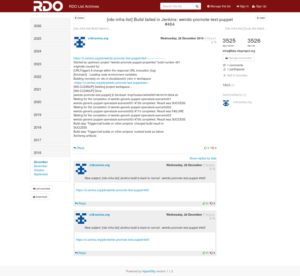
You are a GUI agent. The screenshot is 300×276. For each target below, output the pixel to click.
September (41, 174)
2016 (37, 152)
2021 (37, 89)
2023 (37, 63)
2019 (37, 114)
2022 (37, 76)
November (40, 166)
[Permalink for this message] (215, 42)
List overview (42, 188)
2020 (37, 101)
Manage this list (220, 6)
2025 (37, 38)
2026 (37, 25)
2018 (37, 127)
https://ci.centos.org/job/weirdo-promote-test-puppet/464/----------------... (119, 58)
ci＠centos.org (98, 38)
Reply (80, 148)
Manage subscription (240, 58)
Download (41, 196)
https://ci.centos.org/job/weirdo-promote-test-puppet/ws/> (112, 83)
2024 (37, 51)
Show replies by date (203, 158)
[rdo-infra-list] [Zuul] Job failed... (245, 28)
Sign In (244, 6)
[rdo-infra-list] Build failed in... (92, 28)
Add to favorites (237, 75)
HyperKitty (149, 271)
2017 (37, 139)
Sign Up (260, 6)
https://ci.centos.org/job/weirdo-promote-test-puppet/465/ (112, 190)
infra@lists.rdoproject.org (239, 51)
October (39, 170)
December (41, 162)
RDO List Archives (84, 6)
